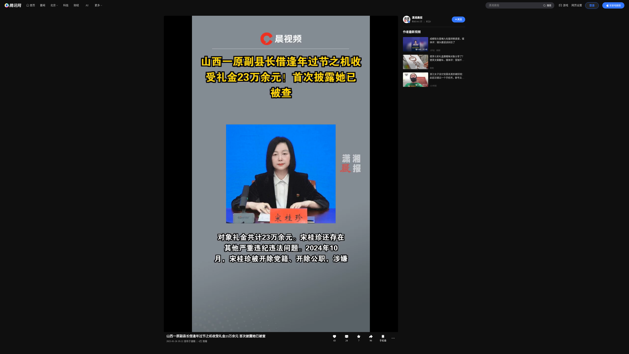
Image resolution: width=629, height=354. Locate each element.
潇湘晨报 (417, 17)
